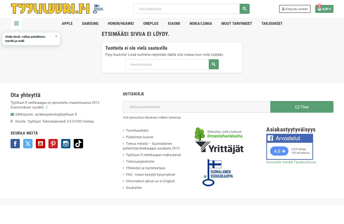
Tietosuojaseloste (140, 161)
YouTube (40, 143)
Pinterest (53, 143)
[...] (45, 107)
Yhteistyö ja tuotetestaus (145, 168)
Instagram (65, 143)
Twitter (28, 143)
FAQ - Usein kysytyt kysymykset (150, 174)
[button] (31, 38)
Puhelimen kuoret (139, 137)
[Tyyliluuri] (57, 8)
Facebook (15, 143)
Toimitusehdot (137, 130)
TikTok (78, 143)
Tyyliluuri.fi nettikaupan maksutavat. (154, 155)
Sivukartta (134, 188)
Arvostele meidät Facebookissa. (291, 162)
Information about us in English (150, 181)
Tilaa (304, 107)
